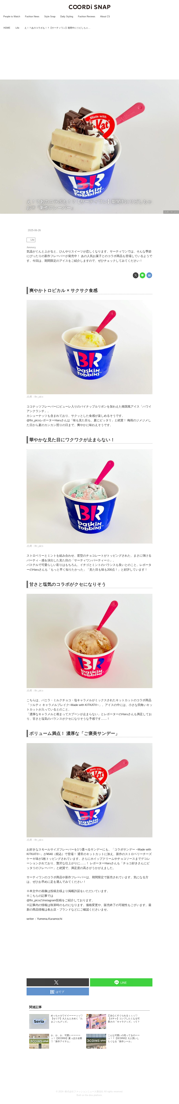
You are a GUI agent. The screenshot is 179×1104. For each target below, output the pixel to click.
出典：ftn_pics (171, 212)
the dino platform (93, 1095)
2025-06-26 (34, 230)
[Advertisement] (89, 55)
